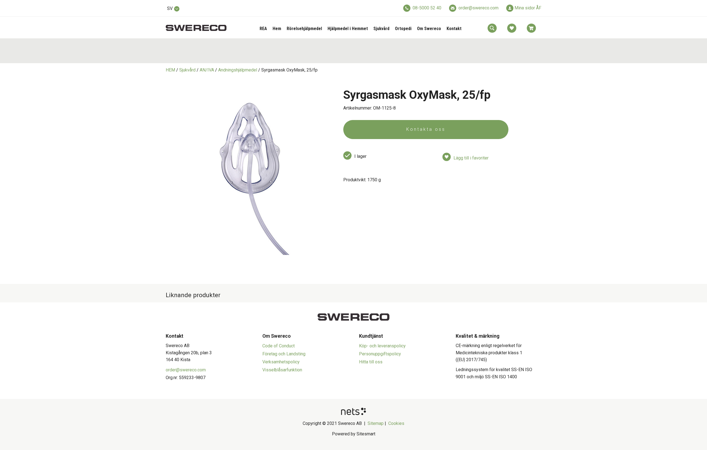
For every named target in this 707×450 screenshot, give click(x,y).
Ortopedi (403, 28)
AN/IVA (207, 70)
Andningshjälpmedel (237, 70)
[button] (492, 28)
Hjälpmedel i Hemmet (348, 28)
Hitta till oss (370, 361)
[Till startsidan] (196, 25)
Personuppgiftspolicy (380, 353)
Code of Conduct (278, 345)
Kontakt (454, 28)
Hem (277, 28)
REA (263, 28)
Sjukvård (381, 28)
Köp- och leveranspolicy (382, 345)
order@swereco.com (478, 7)
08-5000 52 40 (427, 7)
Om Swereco (429, 28)
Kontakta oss (425, 129)
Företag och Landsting (283, 353)
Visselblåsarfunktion (282, 369)
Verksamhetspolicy (281, 361)
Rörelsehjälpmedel (304, 28)
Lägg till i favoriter (471, 158)
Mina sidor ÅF (528, 7)
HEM (170, 70)
